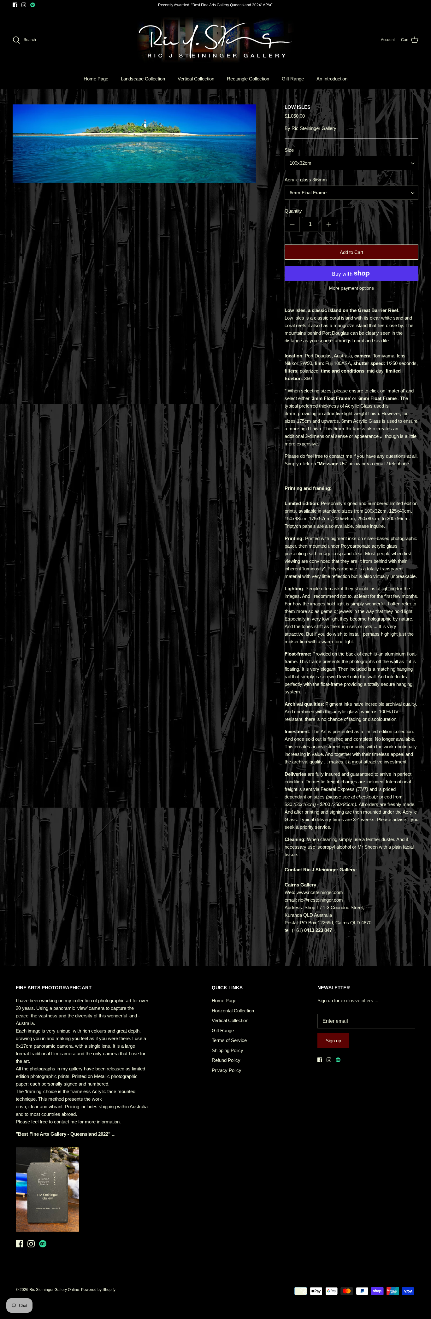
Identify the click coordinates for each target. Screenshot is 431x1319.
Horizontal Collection (233, 1010)
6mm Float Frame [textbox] (308, 192)
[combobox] (351, 163)
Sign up (333, 1040)
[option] (134, 143)
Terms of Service (229, 1040)
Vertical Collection (196, 78)
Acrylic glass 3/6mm (306, 179)
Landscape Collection (143, 78)
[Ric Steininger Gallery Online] (215, 40)
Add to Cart (351, 252)
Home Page (96, 78)
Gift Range (293, 78)
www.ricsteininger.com (320, 892)
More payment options (351, 288)
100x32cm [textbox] (300, 163)
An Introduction (331, 78)
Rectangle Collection (248, 78)
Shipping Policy (227, 1050)
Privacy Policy (226, 1070)
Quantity (293, 211)
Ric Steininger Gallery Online (54, 1289)
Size (289, 150)
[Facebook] (15, 5)
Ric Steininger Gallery (314, 128)
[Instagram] (23, 5)
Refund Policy (226, 1060)
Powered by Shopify (98, 1289)
